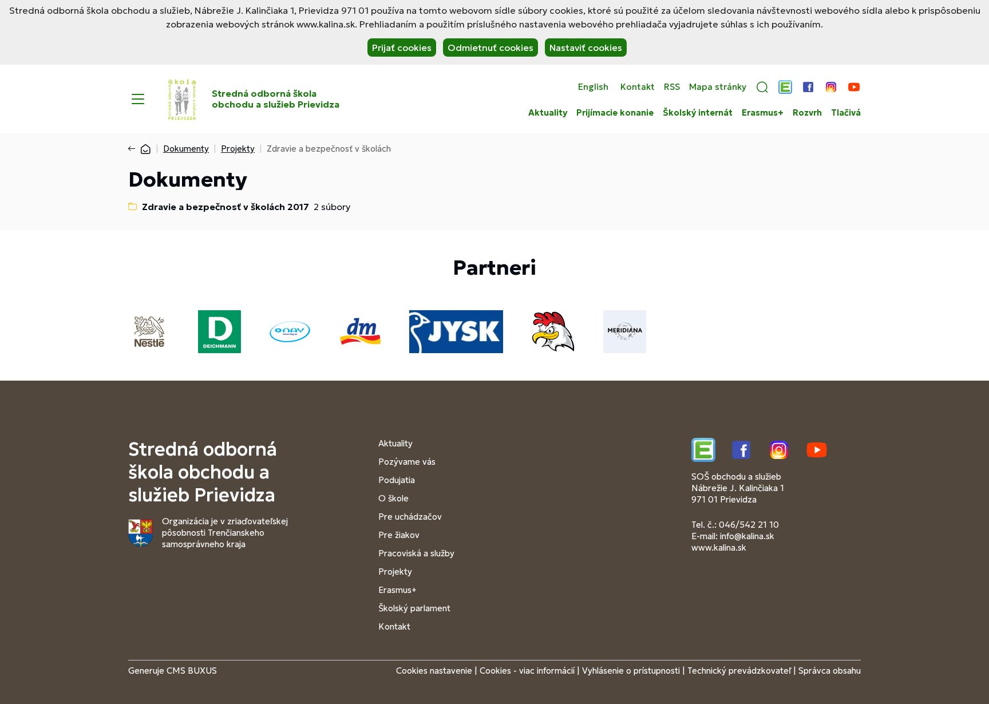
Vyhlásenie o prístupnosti (631, 670)
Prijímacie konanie (615, 113)
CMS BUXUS (192, 670)
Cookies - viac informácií (527, 670)
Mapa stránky (717, 87)
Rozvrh (807, 113)
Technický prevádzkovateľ (739, 670)
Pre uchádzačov (410, 516)
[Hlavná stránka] (145, 148)
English (593, 87)
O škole (393, 498)
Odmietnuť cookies (490, 47)
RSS (672, 87)
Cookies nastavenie (434, 670)
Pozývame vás (407, 461)
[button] (762, 87)
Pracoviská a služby (416, 553)
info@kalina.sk (747, 536)
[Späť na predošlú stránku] (134, 149)
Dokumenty (186, 148)
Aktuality (547, 113)
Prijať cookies (402, 47)
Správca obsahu (829, 670)
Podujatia (396, 479)
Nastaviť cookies (585, 47)
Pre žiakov (399, 534)
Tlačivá (846, 113)
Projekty (238, 148)
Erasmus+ (763, 113)
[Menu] (138, 99)
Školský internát (698, 113)
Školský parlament (414, 608)
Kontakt (637, 87)
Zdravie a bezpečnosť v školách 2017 (225, 206)
